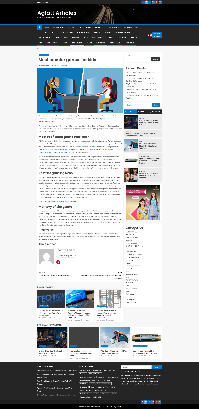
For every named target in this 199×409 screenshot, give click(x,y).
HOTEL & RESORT (62, 38)
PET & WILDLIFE (121, 38)
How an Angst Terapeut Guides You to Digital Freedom (148, 175)
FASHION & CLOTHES (65, 33)
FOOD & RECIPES (83, 33)
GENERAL (97, 33)
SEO (40, 43)
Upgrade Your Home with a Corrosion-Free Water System (149, 161)
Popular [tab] (143, 112)
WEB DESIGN (100, 43)
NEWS (109, 38)
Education (49, 33)
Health (107, 33)
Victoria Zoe (53, 318)
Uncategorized (131, 300)
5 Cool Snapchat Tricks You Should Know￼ (54, 274)
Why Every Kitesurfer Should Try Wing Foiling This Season (148, 146)
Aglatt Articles (56, 13)
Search (128, 55)
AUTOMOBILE (58, 27)
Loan (86, 38)
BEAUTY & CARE (85, 27)
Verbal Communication (67, 201)
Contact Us (129, 43)
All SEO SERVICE (108, 407)
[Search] (148, 35)
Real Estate (135, 38)
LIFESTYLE (75, 38)
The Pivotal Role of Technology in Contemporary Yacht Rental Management (51, 313)
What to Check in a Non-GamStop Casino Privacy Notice (148, 122)
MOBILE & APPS (97, 38)
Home (47, 27)
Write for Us (115, 43)
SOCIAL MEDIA (52, 43)
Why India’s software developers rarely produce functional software (101, 275)
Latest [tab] (129, 112)
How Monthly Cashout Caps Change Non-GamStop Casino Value (81, 353)
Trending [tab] (156, 112)
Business (98, 27)
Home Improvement (122, 33)
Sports (65, 43)
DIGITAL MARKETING (130, 27)
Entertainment (45, 38)
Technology (77, 43)
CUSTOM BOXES (113, 27)
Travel (89, 43)
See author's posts (65, 256)
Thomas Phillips (45, 65)
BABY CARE (71, 27)
